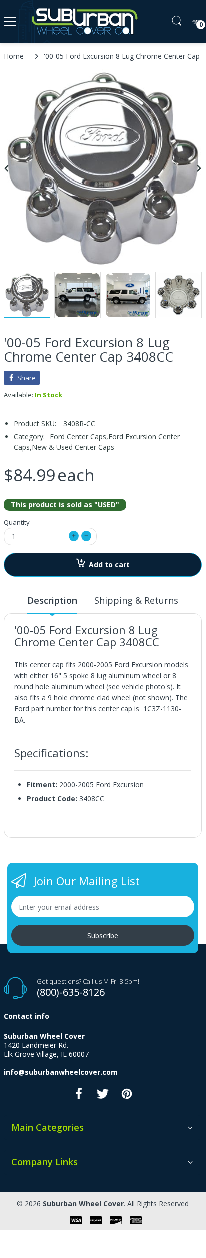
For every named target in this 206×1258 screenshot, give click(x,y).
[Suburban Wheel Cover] (82, 21)
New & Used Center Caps (73, 447)
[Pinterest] (127, 1096)
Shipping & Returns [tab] (136, 600)
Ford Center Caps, (79, 436)
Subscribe (103, 935)
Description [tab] (53, 600)
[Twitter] (103, 1096)
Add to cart (109, 564)
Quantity (17, 522)
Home (14, 56)
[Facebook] (79, 1096)
